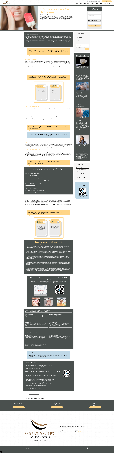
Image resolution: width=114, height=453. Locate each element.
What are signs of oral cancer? (31, 188)
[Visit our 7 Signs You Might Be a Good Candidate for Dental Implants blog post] (82, 143)
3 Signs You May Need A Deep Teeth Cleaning (82, 92)
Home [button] (77, 3)
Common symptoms (28, 40)
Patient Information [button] (86, 3)
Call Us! (107, 1)
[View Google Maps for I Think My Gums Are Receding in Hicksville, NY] (40, 295)
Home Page (46, 366)
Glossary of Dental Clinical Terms (44, 365)
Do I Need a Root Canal (81, 39)
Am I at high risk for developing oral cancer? (34, 183)
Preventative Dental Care (81, 173)
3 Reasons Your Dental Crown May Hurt (82, 68)
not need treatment (49, 108)
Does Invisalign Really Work (81, 169)
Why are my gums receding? (31, 171)
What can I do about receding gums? (33, 173)
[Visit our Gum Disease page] (36, 305)
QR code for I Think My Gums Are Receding (31, 396)
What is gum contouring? (30, 185)
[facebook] (87, 448)
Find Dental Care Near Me (81, 177)
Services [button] (92, 3)
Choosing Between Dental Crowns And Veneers (82, 119)
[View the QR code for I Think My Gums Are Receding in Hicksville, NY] (59, 293)
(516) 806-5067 (65, 25)
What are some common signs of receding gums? (35, 177)
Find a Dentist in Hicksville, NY (81, 42)
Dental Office (79, 175)
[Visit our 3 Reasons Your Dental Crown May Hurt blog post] (82, 65)
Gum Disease (79, 40)
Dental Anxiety (79, 35)
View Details (34, 386)
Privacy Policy (25, 448)
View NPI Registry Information (49, 383)
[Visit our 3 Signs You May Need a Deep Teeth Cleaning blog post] (82, 90)
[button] (1, 452)
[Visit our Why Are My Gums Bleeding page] (48, 305)
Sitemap (29, 448)
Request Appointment (57, 407)
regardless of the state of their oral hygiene (52, 61)
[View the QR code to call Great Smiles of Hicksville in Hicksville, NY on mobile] (82, 194)
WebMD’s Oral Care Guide (33, 368)
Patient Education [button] (99, 3)
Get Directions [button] (18, 407)
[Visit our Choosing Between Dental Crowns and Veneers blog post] (82, 116)
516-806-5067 (32, 356)
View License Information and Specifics (39, 382)
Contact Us (95, 407)
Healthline (27, 257)
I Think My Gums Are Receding (34, 394)
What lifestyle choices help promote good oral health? (36, 192)
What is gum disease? (30, 186)
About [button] (81, 3)
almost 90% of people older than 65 (33, 201)
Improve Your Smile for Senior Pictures (82, 172)
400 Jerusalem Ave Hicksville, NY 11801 (95, 1)
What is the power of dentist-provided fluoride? (35, 190)
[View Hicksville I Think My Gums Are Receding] (19, 29)
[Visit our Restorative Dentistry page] (61, 305)
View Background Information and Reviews (38, 385)
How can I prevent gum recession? (32, 178)
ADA (40, 263)
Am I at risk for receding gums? (31, 175)
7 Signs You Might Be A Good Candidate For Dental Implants (82, 146)
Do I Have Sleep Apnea (80, 37)
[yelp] (89, 448)
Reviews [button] (104, 3)
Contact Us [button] (109, 3)
